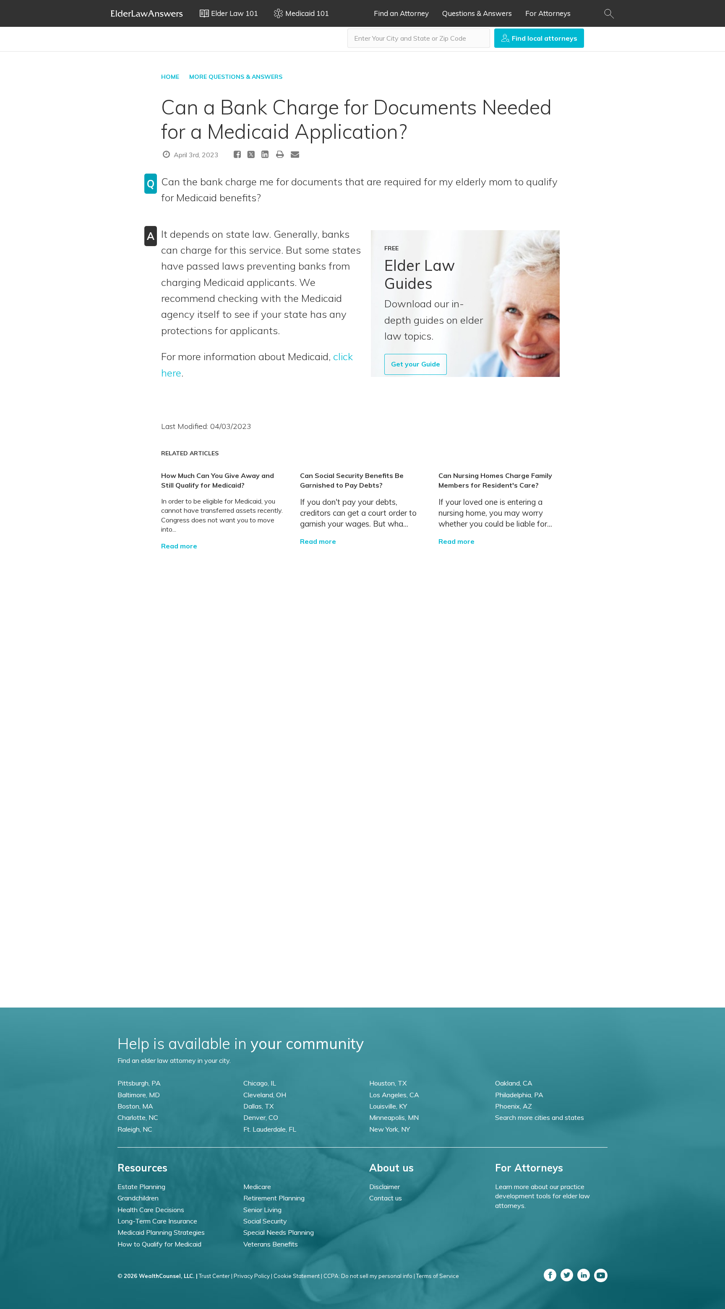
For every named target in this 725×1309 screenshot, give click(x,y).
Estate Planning (141, 1186)
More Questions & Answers (235, 77)
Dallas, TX (258, 1106)
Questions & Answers (477, 13)
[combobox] (418, 38)
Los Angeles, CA (394, 1095)
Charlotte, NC (137, 1117)
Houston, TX (388, 1083)
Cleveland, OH (264, 1095)
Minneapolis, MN (394, 1117)
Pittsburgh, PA (139, 1083)
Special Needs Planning (278, 1232)
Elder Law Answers (147, 13)
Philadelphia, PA (519, 1095)
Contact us (385, 1198)
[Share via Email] (294, 154)
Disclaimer (384, 1186)
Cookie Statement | (298, 1276)
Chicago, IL (259, 1083)
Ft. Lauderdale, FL (269, 1129)
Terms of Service (437, 1276)
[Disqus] (362, 656)
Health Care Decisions (150, 1209)
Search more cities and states (539, 1117)
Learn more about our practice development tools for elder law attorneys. (542, 1196)
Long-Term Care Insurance (157, 1221)
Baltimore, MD (138, 1095)
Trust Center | (215, 1276)
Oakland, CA (513, 1083)
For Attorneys (548, 13)
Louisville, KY (388, 1106)
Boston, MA (135, 1106)
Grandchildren (138, 1198)
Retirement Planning (274, 1198)
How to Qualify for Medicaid (159, 1244)
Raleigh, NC (134, 1129)
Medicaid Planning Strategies (161, 1232)
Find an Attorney (401, 13)
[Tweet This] (251, 156)
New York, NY (389, 1129)
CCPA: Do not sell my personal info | (369, 1276)
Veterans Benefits (270, 1244)
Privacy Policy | (253, 1276)
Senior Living (262, 1209)
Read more (179, 546)
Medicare (257, 1186)
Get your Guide (415, 364)
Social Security (265, 1221)
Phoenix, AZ (513, 1106)
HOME (170, 77)
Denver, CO (260, 1117)
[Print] (280, 154)
